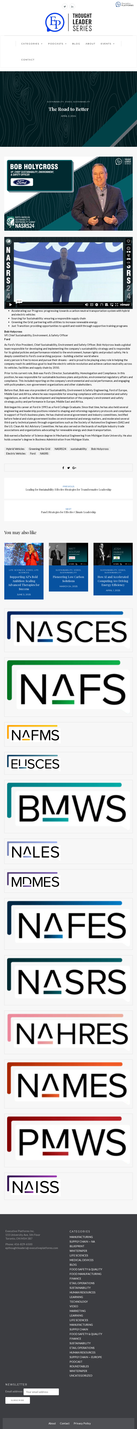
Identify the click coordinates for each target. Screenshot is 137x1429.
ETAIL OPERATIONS (82, 1283)
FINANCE (75, 1278)
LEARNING (76, 1297)
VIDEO (68, 102)
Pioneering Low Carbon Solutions (68, 579)
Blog (76, 43)
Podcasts (55, 43)
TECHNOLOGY (79, 1301)
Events (106, 43)
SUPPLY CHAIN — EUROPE (86, 1357)
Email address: (14, 1391)
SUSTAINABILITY (55, 102)
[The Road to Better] (68, 193)
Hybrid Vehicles (15, 448)
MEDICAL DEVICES (81, 1260)
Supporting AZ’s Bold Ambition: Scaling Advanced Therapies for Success (24, 583)
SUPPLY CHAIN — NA (82, 1241)
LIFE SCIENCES (17, 570)
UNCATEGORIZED (81, 1375)
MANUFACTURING (81, 1236)
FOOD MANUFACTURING (85, 1273)
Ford (32, 453)
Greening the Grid (39, 448)
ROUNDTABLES (79, 1366)
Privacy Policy (82, 1423)
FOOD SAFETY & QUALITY (86, 1269)
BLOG (73, 1264)
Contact (28, 59)
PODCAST (76, 1361)
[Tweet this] (68, 467)
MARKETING (78, 1310)
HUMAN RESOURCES (82, 1292)
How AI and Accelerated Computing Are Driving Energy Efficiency (113, 581)
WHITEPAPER (78, 1250)
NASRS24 (60, 448)
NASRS (44, 453)
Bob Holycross (100, 448)
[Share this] (63, 467)
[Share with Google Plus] (73, 467)
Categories (30, 43)
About (90, 43)
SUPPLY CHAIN (79, 1329)
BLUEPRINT (77, 1246)
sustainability (79, 448)
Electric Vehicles (16, 453)
